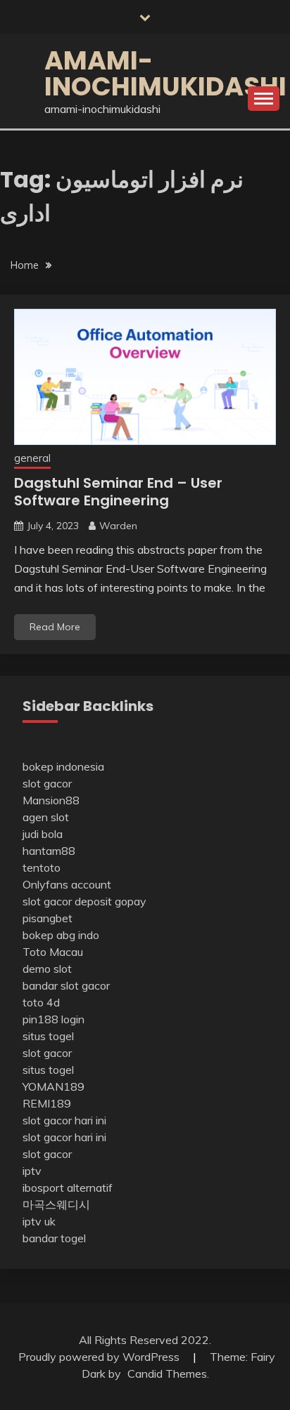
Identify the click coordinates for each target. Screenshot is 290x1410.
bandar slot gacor (66, 985)
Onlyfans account (67, 884)
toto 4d (41, 1002)
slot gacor (47, 783)
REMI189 (47, 1103)
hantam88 (49, 851)
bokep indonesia (63, 766)
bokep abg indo (61, 935)
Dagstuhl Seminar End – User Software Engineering (118, 491)
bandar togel (54, 1238)
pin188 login (53, 1019)
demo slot (47, 969)
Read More (55, 626)
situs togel (48, 1036)
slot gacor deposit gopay (84, 901)
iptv (32, 1171)
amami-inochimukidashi (165, 73)
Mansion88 (51, 800)
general (32, 458)
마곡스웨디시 (56, 1204)
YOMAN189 (53, 1086)
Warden (118, 525)
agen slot (46, 817)
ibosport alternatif (68, 1187)
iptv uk (39, 1221)
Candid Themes (167, 1373)
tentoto (42, 867)
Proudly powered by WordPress (100, 1357)
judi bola (43, 834)
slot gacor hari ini (64, 1120)
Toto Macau (53, 952)
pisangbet (47, 918)
